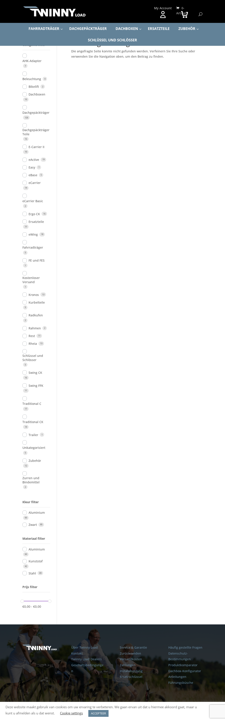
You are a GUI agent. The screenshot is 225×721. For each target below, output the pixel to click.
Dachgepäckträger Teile (35, 132)
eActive (34, 160)
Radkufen (36, 315)
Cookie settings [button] (71, 713)
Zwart (33, 525)
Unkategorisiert (33, 448)
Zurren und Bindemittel (31, 480)
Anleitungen (177, 677)
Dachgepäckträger (35, 112)
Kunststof (36, 561)
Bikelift (34, 86)
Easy (32, 167)
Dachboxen (37, 94)
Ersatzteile (36, 222)
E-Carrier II (36, 147)
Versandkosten (131, 659)
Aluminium (37, 512)
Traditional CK (32, 422)
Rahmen (35, 328)
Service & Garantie (133, 647)
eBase (33, 175)
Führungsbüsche (180, 683)
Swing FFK (36, 385)
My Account (163, 8)
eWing (33, 234)
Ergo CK (34, 214)
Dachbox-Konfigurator (184, 671)
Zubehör (35, 461)
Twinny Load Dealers (86, 659)
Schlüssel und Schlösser (32, 358)
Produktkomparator (183, 665)
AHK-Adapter (32, 61)
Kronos (34, 295)
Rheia (33, 343)
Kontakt (77, 653)
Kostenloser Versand (31, 280)
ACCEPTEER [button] (98, 713)
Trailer (33, 435)
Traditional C (31, 404)
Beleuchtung (31, 79)
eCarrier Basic (32, 201)
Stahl (32, 573)
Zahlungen (128, 665)
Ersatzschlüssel (131, 677)
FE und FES (37, 260)
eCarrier (35, 183)
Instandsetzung (131, 671)
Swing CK (35, 373)
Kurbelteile (37, 302)
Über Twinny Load (84, 647)
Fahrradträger (32, 247)
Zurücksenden (130, 653)
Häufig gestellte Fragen (185, 647)
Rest (32, 336)
